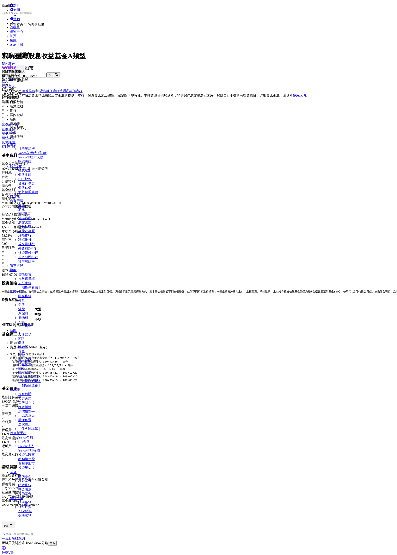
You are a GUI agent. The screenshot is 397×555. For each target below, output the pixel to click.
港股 (21, 309)
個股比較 (24, 174)
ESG (21, 368)
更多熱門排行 (28, 257)
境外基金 (24, 481)
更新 (52, 543)
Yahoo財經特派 (29, 376)
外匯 (21, 300)
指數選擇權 (26, 278)
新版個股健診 (28, 192)
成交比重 (24, 222)
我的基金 (24, 494)
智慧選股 (24, 170)
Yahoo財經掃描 (29, 450)
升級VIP (8, 552)
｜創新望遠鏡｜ (29, 385)
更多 (6, 525)
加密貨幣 (24, 326)
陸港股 (23, 347)
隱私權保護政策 (51, 91)
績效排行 (24, 485)
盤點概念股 (26, 459)
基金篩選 (24, 489)
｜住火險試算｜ (29, 428)
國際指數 (24, 296)
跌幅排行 (24, 239)
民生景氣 (24, 364)
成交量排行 (26, 244)
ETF (21, 338)
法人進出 (24, 218)
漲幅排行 (24, 235)
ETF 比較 (25, 179)
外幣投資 (24, 507)
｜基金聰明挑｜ (29, 381)
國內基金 (24, 476)
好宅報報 (24, 407)
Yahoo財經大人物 (30, 157)
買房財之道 (26, 402)
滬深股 (23, 313)
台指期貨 (24, 274)
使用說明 (299, 95)
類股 (21, 209)
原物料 (23, 318)
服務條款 (28, 91)
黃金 (21, 351)
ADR (21, 322)
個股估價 (24, 187)
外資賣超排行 (28, 252)
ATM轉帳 (25, 511)
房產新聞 (24, 394)
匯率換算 (24, 502)
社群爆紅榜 (26, 148)
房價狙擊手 (26, 411)
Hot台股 (24, 441)
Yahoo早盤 (25, 437)
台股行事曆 (26, 183)
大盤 (21, 205)
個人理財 (24, 360)
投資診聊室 (26, 454)
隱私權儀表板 (73, 91)
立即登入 (8, 86)
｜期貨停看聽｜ (29, 287)
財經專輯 (24, 161)
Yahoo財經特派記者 (32, 153)
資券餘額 (24, 226)
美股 (21, 305)
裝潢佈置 (24, 420)
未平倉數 (24, 283)
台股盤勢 (24, 334)
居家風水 (24, 424)
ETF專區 (24, 213)
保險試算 (24, 515)
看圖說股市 (26, 463)
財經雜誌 (24, 372)
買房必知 (24, 398)
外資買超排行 (28, 248)
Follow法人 (26, 446)
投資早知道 (26, 467)
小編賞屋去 (26, 415)
